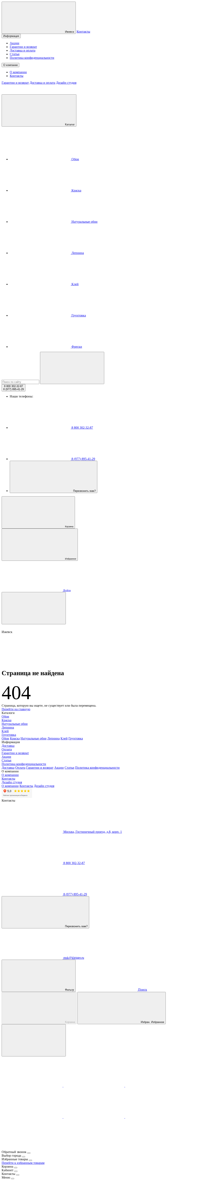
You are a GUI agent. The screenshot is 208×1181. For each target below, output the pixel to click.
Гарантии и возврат (23, 46)
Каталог (69, 124)
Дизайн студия (66, 82)
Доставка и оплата (22, 50)
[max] (32, 1085)
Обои (75, 159)
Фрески (76, 346)
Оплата (7, 749)
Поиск (142, 989)
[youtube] (155, 1117)
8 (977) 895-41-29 (83, 459)
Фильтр (69, 989)
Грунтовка (78, 315)
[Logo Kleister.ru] (32, 92)
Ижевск (69, 31)
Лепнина (77, 253)
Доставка (8, 745)
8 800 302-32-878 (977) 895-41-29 (13, 388)
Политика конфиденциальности (32, 57)
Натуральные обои (84, 221)
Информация (11, 36)
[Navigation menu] (34, 608)
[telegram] (94, 1085)
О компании (10, 65)
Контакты (83, 31)
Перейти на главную (16, 709)
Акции (14, 43)
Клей (75, 284)
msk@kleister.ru (73, 957)
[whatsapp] (155, 1085)
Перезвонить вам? (84, 490)
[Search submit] (72, 368)
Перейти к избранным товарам (23, 1163)
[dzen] (32, 1148)
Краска (76, 190)
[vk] (32, 1117)
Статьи (15, 54)
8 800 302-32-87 (82, 427)
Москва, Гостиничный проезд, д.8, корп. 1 (92, 831)
